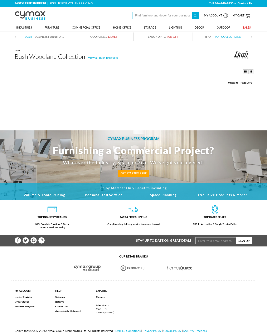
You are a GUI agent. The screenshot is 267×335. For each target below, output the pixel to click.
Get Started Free (134, 173)
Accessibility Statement (68, 310)
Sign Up (244, 240)
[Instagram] (41, 240)
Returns (59, 301)
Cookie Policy (172, 330)
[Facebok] (18, 240)
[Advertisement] (133, 97)
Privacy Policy (152, 330)
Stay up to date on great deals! (164, 240)
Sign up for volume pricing (71, 3)
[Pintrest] (33, 240)
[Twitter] (26, 240)
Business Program (24, 306)
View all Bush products (103, 57)
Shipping (60, 297)
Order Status (22, 301)
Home (17, 50)
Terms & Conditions (128, 330)
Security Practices (195, 330)
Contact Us (61, 306)
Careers (100, 297)
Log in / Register (23, 297)
